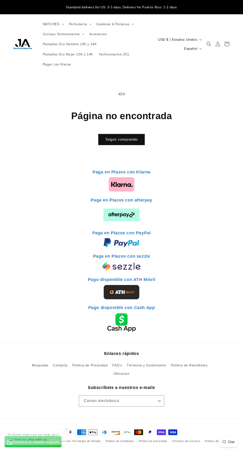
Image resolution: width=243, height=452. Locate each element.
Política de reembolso (120, 441)
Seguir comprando (121, 139)
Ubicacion (121, 373)
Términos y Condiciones (146, 365)
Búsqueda (40, 365)
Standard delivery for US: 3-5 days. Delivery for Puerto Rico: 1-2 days (121, 7)
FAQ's (117, 365)
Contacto (60, 365)
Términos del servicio (186, 441)
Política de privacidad (153, 441)
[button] (53, 24)
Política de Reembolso (189, 365)
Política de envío (216, 441)
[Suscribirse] (159, 401)
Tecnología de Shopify (86, 441)
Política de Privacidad (90, 365)
